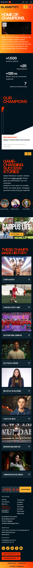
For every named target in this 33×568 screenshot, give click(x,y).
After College (7, 521)
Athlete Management (10, 523)
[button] (26, 153)
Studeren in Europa (9, 516)
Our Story (6, 502)
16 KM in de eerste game (11, 307)
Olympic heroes (9, 279)
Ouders (20, 502)
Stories (20, 509)
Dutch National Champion (12, 335)
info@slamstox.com (9, 540)
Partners (20, 511)
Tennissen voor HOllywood (13, 474)
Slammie (20, 513)
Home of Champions (6, 507)
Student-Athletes (5, 511)
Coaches (20, 500)
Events (20, 504)
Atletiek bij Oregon (10, 363)
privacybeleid (12, 563)
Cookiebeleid (21, 563)
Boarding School (8, 519)
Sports (4, 504)
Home (4, 499)
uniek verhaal (16, 178)
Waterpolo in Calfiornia (12, 391)
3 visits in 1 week (9, 419)
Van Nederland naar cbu (11, 446)
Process (20, 507)
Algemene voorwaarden (16, 566)
